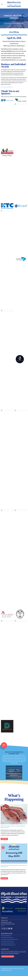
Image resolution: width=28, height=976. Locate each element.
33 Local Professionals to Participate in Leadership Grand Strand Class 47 (14, 866)
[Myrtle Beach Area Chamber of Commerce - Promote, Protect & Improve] (14, 4)
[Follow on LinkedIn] (9, 929)
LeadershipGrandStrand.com (7, 941)
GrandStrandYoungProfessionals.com (9, 939)
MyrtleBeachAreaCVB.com (7, 937)
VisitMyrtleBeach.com (6, 935)
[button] (2, 4)
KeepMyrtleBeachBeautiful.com (8, 944)
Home (5, 23)
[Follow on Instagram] (4, 929)
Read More (4, 838)
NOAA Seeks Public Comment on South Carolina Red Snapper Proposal (13, 826)
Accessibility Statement (6, 970)
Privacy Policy (20, 968)
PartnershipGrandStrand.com (7, 943)
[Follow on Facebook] (2, 929)
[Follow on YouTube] (11, 929)
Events (9, 23)
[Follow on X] (7, 929)
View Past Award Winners (7, 87)
